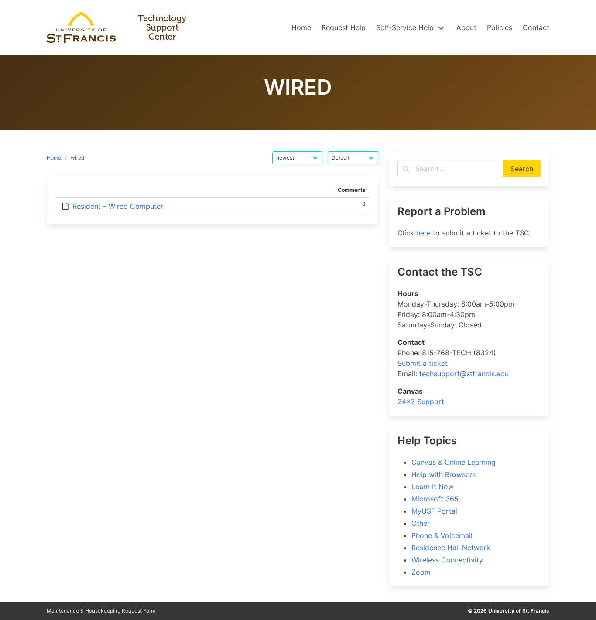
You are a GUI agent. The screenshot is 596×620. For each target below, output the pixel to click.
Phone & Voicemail (442, 535)
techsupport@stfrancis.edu (464, 373)
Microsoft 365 (435, 498)
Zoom (421, 572)
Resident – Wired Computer (117, 206)
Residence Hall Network (450, 547)
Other (420, 523)
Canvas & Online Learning (453, 462)
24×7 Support (420, 401)
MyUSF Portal (434, 511)
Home (54, 157)
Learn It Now (432, 486)
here (423, 232)
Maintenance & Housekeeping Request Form (101, 610)
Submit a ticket (422, 363)
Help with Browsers (443, 474)
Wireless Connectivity (447, 559)
